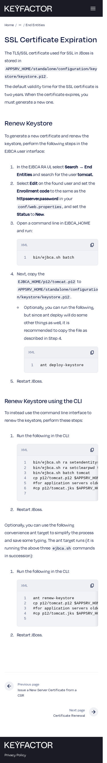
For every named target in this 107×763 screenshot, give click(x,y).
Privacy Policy (15, 754)
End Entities (35, 24)
